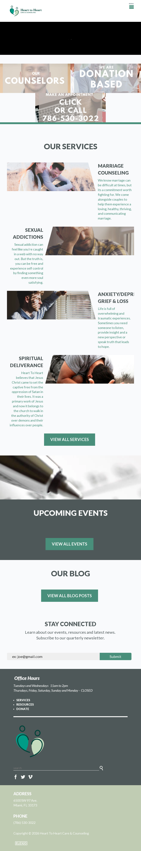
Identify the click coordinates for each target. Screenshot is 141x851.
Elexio (21, 843)
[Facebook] (15, 777)
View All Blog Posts (69, 595)
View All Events (69, 543)
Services (23, 700)
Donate (22, 709)
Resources (25, 704)
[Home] (70, 741)
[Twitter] (23, 777)
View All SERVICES (69, 439)
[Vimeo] (30, 777)
